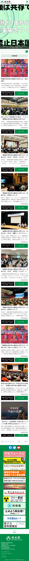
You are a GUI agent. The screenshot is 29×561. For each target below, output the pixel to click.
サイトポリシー (6, 551)
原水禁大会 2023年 (6, 245)
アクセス (4, 557)
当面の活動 (9, 435)
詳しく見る (21, 93)
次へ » (26, 441)
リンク (3, 555)
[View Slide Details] (14, 24)
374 (19, 441)
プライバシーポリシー (7, 553)
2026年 (11, 94)
